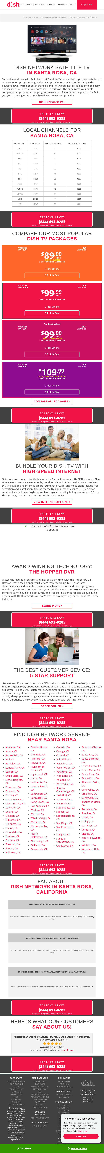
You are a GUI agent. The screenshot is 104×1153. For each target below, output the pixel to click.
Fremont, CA (12, 844)
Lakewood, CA (39, 793)
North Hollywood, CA (39, 835)
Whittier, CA (89, 845)
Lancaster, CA (39, 797)
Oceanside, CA (39, 849)
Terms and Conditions (16, 1093)
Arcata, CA (11, 751)
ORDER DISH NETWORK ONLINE (64, 1143)
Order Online (52, 269)
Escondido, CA (13, 832)
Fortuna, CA (12, 840)
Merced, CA (37, 814)
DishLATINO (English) (64, 1082)
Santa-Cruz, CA (90, 778)
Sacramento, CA (65, 807)
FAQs (16, 1097)
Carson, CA (11, 771)
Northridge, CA (39, 841)
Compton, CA (13, 787)
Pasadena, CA (64, 763)
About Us (16, 1099)
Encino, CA (11, 828)
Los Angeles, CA (40, 806)
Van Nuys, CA (89, 825)
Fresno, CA (11, 848)
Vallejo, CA (88, 821)
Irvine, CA (36, 778)
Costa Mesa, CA (14, 799)
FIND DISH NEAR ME (40, 1127)
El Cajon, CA (12, 815)
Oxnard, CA (62, 755)
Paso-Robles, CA (65, 767)
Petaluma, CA (64, 771)
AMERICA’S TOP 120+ (40, 1090)
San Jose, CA (63, 834)
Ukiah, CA (87, 817)
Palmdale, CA (63, 759)
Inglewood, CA (39, 774)
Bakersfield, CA (14, 755)
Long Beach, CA (40, 801)
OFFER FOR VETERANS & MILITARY (64, 1113)
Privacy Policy (16, 1089)
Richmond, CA (64, 799)
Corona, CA (11, 795)
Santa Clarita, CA (91, 766)
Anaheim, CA (12, 747)
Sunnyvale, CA (90, 797)
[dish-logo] (13, 5)
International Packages (64, 1095)
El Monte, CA (12, 819)
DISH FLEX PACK (40, 1107)
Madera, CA (37, 810)
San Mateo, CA (64, 846)
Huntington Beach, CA (37, 768)
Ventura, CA (88, 829)
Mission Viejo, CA (41, 818)
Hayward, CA (38, 762)
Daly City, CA (12, 807)
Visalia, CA (87, 833)
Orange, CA (62, 751)
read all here (67, 1050)
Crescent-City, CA (15, 803)
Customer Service (16, 1081)
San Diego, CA (64, 823)
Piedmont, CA (64, 775)
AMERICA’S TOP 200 (40, 1094)
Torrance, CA (89, 809)
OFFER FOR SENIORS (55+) (64, 1106)
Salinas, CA (62, 811)
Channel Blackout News (16, 1103)
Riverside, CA (63, 803)
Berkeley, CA (12, 763)
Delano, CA (11, 811)
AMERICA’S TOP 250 (40, 1097)
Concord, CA (12, 791)
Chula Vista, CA (14, 775)
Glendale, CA (38, 754)
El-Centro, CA (13, 824)
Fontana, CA (12, 836)
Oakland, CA (38, 845)
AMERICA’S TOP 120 (40, 1086)
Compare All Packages (40, 1082)
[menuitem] (25, 5)
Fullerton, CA (12, 852)
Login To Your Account (16, 1085)
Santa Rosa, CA (90, 774)
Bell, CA (9, 759)
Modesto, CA (38, 822)
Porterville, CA (64, 784)
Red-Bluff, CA (63, 795)
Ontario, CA (63, 747)
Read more (82, 1131)
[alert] (81, 1128)
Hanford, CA (38, 758)
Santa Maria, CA (91, 770)
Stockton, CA (89, 793)
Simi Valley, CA (90, 789)
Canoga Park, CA (14, 767)
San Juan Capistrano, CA (65, 840)
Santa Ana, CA (90, 754)
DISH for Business (40, 1118)
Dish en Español (64, 1086)
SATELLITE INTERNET (40, 1103)
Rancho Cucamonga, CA (65, 789)
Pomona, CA (63, 779)
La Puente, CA (39, 782)
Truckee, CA (88, 813)
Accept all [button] (81, 1136)
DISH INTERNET (40, 1099)
